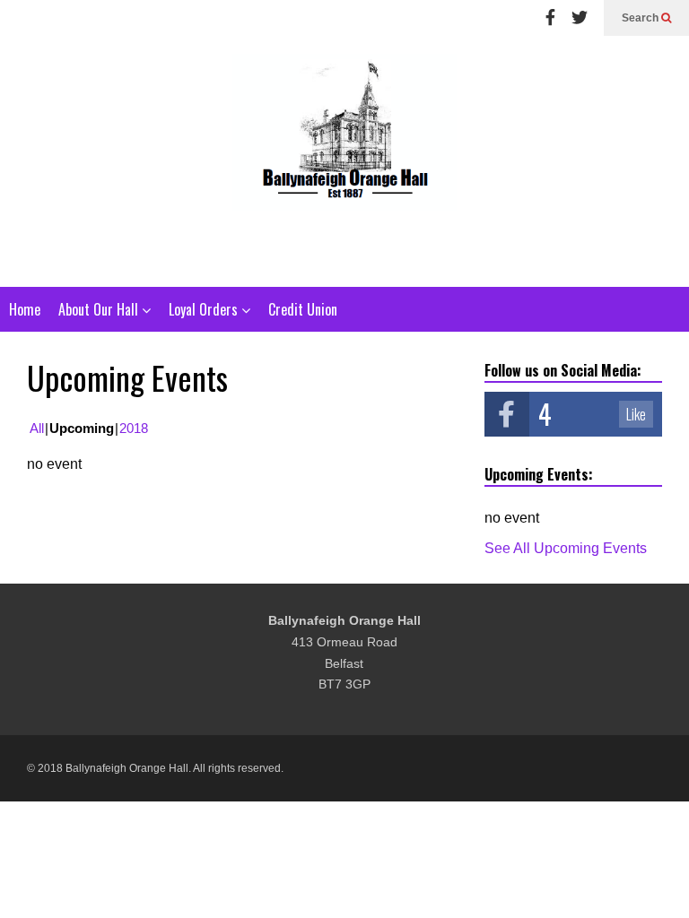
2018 (133, 428)
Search (641, 18)
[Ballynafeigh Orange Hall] (344, 161)
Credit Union (302, 309)
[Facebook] (550, 18)
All (37, 428)
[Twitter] (579, 18)
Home (24, 309)
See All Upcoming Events (565, 548)
